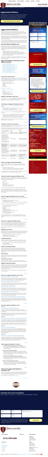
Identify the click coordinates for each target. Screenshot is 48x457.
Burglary (4, 90)
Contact (3, 451)
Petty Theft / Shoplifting (35, 167)
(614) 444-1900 (33, 146)
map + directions (32, 440)
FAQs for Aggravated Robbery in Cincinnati (9, 71)
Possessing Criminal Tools (35, 168)
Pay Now (38, 1)
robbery (20, 105)
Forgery (32, 163)
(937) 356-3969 (33, 141)
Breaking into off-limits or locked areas (8, 89)
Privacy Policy (25, 454)
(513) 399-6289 (42, 4)
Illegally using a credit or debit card (8, 91)
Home (3, 444)
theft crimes (6, 88)
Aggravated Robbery (34, 159)
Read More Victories (38, 110)
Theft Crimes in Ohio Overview (7, 63)
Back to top (25, 102)
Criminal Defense (12, 1)
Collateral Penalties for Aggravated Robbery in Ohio (10, 66)
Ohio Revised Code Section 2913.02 (16, 126)
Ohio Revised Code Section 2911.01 (7, 111)
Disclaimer (20, 454)
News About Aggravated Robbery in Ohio (8, 70)
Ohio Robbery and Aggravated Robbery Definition (10, 64)
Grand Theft (33, 165)
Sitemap (29, 454)
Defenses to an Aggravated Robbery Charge (9, 68)
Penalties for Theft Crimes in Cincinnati (8, 65)
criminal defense (3, 225)
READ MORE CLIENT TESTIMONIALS (37, 91)
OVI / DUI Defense (20, 1)
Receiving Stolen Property (35, 170)
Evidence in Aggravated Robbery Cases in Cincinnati (10, 67)
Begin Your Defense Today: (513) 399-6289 (12, 21)
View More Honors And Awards (37, 126)
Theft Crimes (33, 157)
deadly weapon (7, 114)
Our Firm (33, 1)
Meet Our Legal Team (38, 64)
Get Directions (38, 150)
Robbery (32, 172)
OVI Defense (4, 446)
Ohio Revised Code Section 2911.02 (10, 105)
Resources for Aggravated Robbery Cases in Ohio (10, 69)
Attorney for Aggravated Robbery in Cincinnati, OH (10, 72)
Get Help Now (35, 420)
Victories (27, 1)
